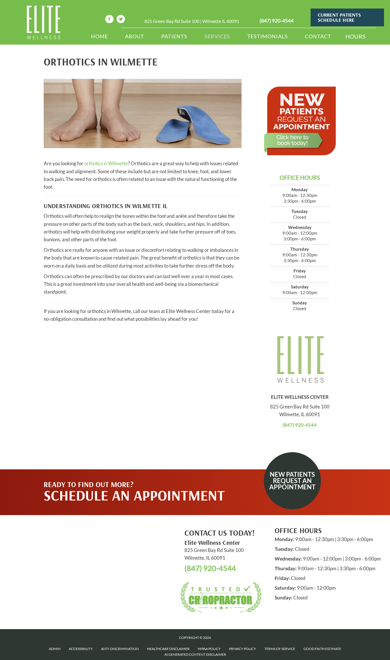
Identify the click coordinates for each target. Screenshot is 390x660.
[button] (292, 480)
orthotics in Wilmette (106, 163)
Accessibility (81, 649)
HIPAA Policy (209, 649)
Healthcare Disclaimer (168, 649)
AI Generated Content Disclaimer (195, 654)
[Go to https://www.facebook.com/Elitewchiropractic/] (109, 20)
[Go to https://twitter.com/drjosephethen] (120, 20)
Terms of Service (279, 649)
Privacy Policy (242, 649)
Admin (55, 649)
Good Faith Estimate (322, 649)
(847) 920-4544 (276, 20)
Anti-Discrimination (120, 649)
